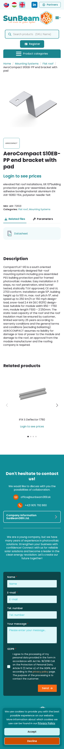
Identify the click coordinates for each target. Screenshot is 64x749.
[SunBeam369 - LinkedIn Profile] (34, 5)
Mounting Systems (27, 64)
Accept (32, 731)
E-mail (12, 592)
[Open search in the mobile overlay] (32, 34)
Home (7, 64)
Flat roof (48, 64)
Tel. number (15, 608)
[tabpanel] (32, 233)
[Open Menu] (58, 18)
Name (12, 577)
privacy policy (40, 671)
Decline (32, 741)
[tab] (14, 219)
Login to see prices (22, 176)
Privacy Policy (46, 723)
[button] (57, 405)
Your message (17, 624)
